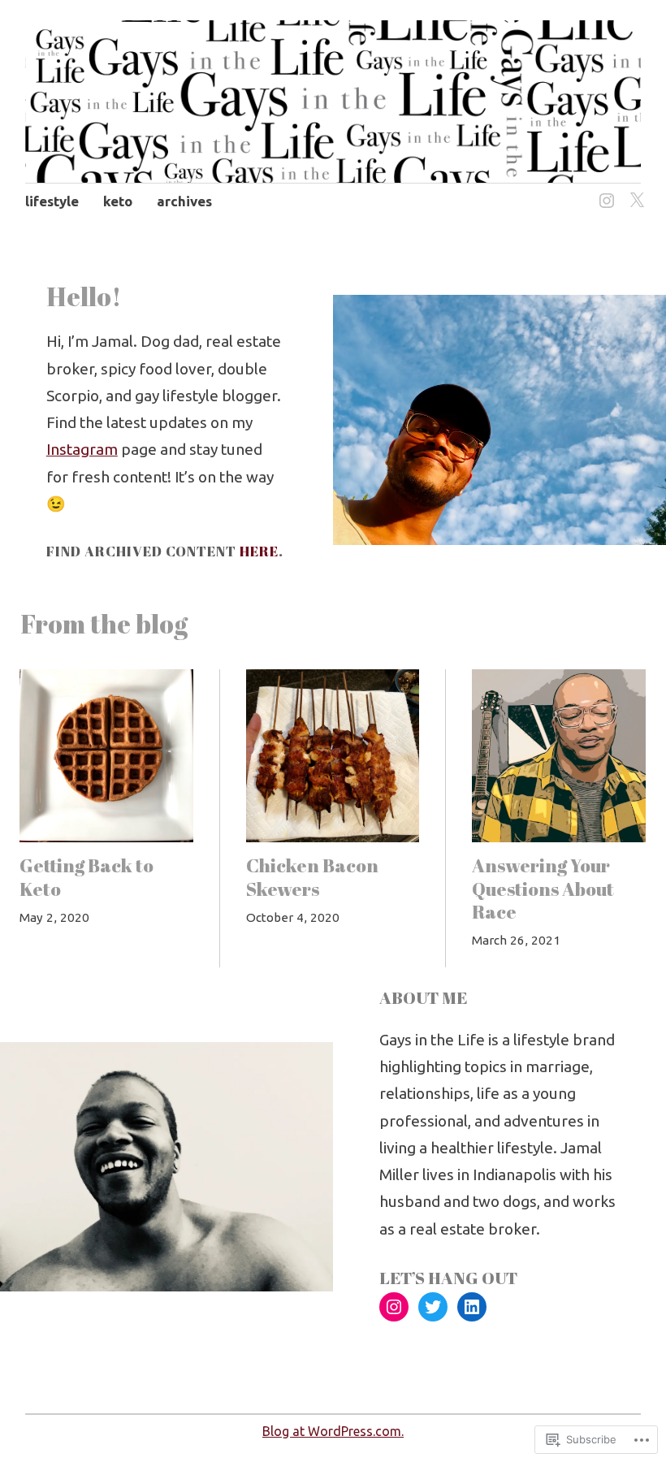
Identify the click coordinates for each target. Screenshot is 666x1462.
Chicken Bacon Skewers (312, 877)
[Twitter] (634, 191)
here (259, 551)
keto (117, 201)
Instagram (82, 449)
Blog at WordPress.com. (333, 1431)
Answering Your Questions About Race (543, 888)
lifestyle (52, 201)
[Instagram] (604, 191)
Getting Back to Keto (86, 877)
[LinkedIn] (472, 1306)
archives (184, 201)
